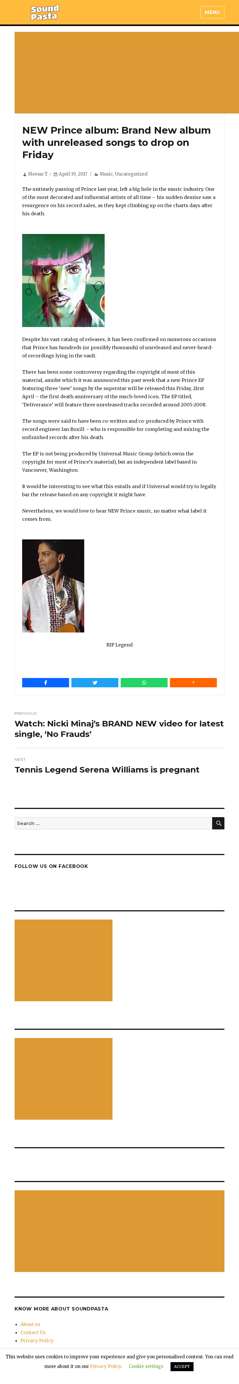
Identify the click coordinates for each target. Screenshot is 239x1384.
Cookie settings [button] (146, 1366)
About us (30, 1324)
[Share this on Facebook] (45, 682)
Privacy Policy (37, 1340)
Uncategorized (131, 174)
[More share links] (193, 682)
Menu (212, 12)
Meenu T (38, 174)
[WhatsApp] (144, 682)
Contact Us (33, 1332)
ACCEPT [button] (182, 1366)
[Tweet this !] (94, 682)
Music (106, 174)
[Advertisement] (65, 961)
